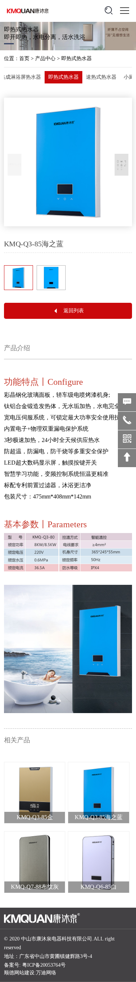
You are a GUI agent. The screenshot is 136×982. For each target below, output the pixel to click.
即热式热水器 (76, 58)
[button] (121, 165)
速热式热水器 (101, 77)
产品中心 (45, 58)
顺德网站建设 (19, 972)
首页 (24, 58)
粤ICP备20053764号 (44, 965)
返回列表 (73, 310)
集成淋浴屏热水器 (20, 77)
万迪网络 (46, 972)
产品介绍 (17, 348)
